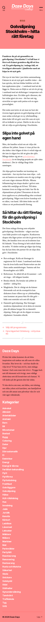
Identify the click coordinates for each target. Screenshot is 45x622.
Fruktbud (7, 484)
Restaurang (8, 563)
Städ (4, 584)
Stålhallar (7, 588)
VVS (4, 606)
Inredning (7, 505)
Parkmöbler (8, 548)
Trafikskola (8, 599)
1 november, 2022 (30, 42)
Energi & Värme (10, 466)
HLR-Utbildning (10, 498)
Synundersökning (11, 592)
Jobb (5, 509)
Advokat (6, 408)
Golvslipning (8, 491)
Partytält (7, 552)
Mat (4, 545)
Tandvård (7, 595)
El (3, 455)
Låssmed (7, 527)
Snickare (7, 577)
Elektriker (7, 458)
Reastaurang (9, 556)
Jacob (15, 42)
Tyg (4, 602)
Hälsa (5, 494)
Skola (5, 574)
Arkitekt (6, 419)
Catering (7, 440)
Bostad (6, 433)
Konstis (6, 516)
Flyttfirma (7, 476)
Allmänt (6, 412)
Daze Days (15, 617)
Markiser (7, 541)
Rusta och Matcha (11, 566)
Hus (4, 502)
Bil (3, 426)
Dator (5, 444)
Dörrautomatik (10, 451)
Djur (4, 448)
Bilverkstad (8, 430)
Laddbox (6, 523)
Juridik (6, 512)
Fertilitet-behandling (13, 469)
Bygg (22, 21)
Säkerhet (7, 570)
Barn (4, 422)
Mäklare (6, 534)
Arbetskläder (9, 415)
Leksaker (7, 530)
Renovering (8, 559)
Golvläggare (8, 487)
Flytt (4, 473)
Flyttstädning (9, 480)
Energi (5, 462)
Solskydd (7, 581)
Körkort (6, 520)
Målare (6, 538)
